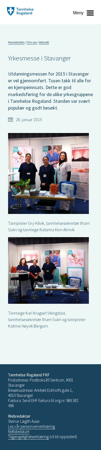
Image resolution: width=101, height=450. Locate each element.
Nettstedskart (18, 431)
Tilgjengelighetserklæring (28, 436)
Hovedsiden (16, 42)
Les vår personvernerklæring (31, 426)
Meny (78, 13)
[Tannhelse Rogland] (20, 12)
